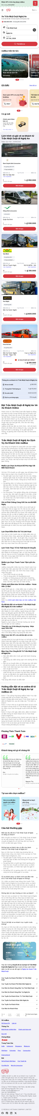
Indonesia (10, 1046)
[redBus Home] (8, 10)
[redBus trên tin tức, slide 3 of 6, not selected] (20, 79)
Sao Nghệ (6, 301)
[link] (14, 98)
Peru (19, 1050)
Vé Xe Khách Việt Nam (8, 1061)
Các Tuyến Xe (22, 1061)
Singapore (18, 1046)
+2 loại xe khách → (9, 260)
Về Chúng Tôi (5, 1023)
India (3, 1046)
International (5, 1055)
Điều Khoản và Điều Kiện (8, 1029)
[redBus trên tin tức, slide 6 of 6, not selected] (23, 79)
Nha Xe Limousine (16, 1065)
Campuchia (26, 1050)
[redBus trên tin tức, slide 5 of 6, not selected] (22, 79)
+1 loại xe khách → (9, 169)
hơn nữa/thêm (7, 176)
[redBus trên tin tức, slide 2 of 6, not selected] (19, 79)
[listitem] (5, 92)
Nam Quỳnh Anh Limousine (11, 163)
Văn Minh (6, 254)
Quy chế (4, 1034)
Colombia (13, 1050)
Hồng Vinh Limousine (10, 211)
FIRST (8, 104)
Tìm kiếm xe (21, 44)
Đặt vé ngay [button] (19, 185)
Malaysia (27, 1046)
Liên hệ (14, 1023)
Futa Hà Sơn (7, 344)
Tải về (35, 3)
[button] (19, 37)
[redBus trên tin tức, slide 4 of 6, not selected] (21, 79)
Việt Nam (4, 1050)
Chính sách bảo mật (24, 1029)
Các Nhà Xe (5, 1065)
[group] (14, 124)
